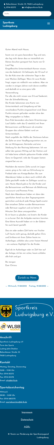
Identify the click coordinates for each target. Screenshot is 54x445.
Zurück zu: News (27, 278)
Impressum (27, 412)
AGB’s (27, 427)
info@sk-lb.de (11, 381)
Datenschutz (27, 420)
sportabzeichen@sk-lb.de (16, 402)
